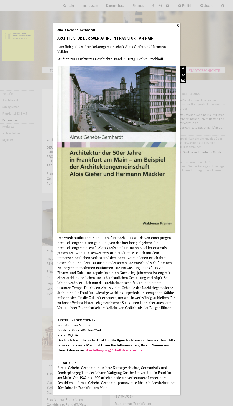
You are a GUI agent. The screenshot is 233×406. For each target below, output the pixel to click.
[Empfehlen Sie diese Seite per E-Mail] (183, 80)
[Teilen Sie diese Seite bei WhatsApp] (183, 74)
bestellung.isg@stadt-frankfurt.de (114, 350)
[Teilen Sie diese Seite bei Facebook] (183, 69)
